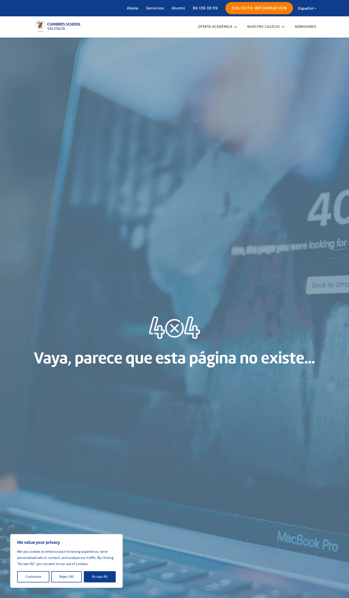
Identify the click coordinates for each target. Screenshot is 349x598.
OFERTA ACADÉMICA (215, 27)
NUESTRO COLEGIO (263, 27)
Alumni (178, 8)
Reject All (66, 577)
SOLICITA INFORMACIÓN (259, 8)
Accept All (100, 577)
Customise (33, 577)
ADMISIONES (305, 27)
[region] (66, 561)
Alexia (132, 8)
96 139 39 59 (205, 8)
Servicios (155, 8)
